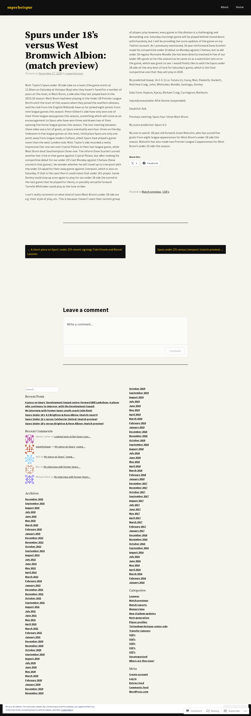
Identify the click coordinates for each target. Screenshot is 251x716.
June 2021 (31, 615)
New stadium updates (142, 613)
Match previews (151, 191)
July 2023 (30, 512)
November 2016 (138, 539)
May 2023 (30, 520)
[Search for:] (42, 389)
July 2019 (134, 401)
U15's (132, 635)
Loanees (134, 596)
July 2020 (30, 663)
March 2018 (135, 470)
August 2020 (32, 658)
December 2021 (34, 589)
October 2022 (33, 546)
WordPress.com (138, 691)
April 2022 (31, 572)
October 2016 (137, 543)
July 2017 (134, 505)
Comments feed (138, 687)
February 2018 (137, 474)
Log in (133, 678)
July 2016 (134, 556)
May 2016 (134, 565)
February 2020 (33, 680)
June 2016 (135, 561)
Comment (175, 350)
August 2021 (32, 607)
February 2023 (33, 529)
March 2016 (135, 574)
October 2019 (137, 388)
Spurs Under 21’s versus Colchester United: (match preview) (61, 419)
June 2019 (135, 406)
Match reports (138, 605)
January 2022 (32, 585)
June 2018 (135, 457)
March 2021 (31, 628)
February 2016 (137, 578)
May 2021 (30, 620)
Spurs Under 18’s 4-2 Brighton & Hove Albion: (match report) (61, 415)
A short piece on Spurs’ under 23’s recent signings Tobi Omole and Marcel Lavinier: (74, 252)
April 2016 (135, 569)
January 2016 (136, 582)
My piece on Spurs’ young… (70, 446)
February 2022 (33, 581)
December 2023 (34, 499)
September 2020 (35, 654)
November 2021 (34, 594)
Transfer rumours (139, 630)
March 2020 (31, 675)
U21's (132, 648)
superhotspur (20, 7)
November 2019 (34, 693)
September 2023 (35, 503)
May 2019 (134, 410)
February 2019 (137, 423)
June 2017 (135, 509)
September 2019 (139, 392)
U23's (132, 652)
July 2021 (30, 611)
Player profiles (138, 622)
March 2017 (135, 522)
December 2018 (138, 431)
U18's (165, 191)
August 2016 (136, 552)
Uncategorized (138, 656)
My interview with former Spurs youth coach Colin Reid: (58, 410)
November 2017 (138, 487)
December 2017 (138, 483)
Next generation (139, 617)
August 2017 (136, 500)
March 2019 (135, 418)
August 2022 (32, 555)
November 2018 (138, 436)
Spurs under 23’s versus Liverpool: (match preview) (190, 249)
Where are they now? (141, 660)
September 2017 (139, 496)
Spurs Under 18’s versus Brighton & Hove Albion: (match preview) (64, 423)
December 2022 (34, 538)
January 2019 (136, 427)
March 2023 (31, 525)
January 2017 (136, 530)
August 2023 (32, 507)
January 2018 (136, 479)
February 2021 (33, 632)
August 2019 (136, 397)
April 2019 (135, 414)
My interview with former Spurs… (62, 466)
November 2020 (34, 645)
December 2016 (138, 535)
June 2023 (31, 516)
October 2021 (33, 598)
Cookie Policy (67, 709)
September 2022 (35, 551)
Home (240, 7)
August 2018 (136, 449)
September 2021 (35, 602)
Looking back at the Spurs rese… (72, 436)
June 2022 (31, 563)
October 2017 (137, 492)
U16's (132, 639)
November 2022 (34, 542)
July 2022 (30, 559)
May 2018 (134, 461)
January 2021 (32, 637)
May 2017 (134, 513)
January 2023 (32, 533)
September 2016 (139, 548)
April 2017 (135, 518)
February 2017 (137, 526)
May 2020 (30, 671)
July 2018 (134, 453)
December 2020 (34, 641)
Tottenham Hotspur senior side (148, 626)
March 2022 (31, 576)
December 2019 (34, 689)
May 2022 (30, 568)
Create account (138, 674)
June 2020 (31, 667)
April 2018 (135, 466)
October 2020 (33, 650)
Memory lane (137, 609)
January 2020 (32, 684)
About (225, 7)
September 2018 (139, 444)
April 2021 (31, 624)
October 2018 (137, 440)
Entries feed (136, 683)
